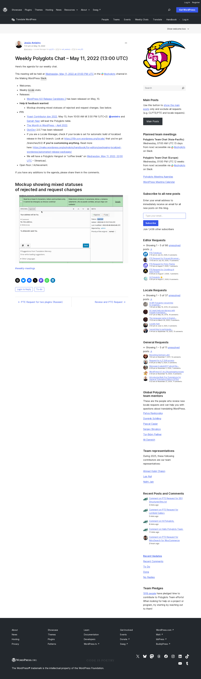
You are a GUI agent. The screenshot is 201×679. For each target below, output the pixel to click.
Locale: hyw (154, 324)
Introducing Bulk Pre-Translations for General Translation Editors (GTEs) (165, 378)
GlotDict (31, 129)
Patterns (52, 644)
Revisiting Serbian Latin (159, 355)
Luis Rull (147, 476)
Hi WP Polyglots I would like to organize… (161, 304)
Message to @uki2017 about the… (164, 366)
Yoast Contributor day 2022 (42, 116)
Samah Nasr (33, 120)
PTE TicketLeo (155, 253)
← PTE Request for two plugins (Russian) (40, 302)
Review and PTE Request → (110, 302)
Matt (159, 634)
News (14, 634)
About (15, 630)
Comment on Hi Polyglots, (161, 521)
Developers (89, 639)
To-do (39, 289)
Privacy (15, 644)
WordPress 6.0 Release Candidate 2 (46, 98)
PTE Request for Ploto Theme (162, 264)
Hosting (15, 639)
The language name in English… (162, 318)
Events (123, 634)
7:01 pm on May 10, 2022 (34, 46)
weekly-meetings (25, 268)
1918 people (149, 593)
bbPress (161, 639)
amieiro (114, 116)
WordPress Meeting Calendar (159, 181)
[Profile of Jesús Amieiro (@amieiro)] (19, 45)
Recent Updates (152, 556)
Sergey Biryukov (152, 429)
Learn (86, 630)
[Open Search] (169, 10)
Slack (43, 78)
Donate (125, 639)
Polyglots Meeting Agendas (158, 176)
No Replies (149, 577)
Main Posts (153, 121)
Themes (52, 634)
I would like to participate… (161, 329)
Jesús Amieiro (32, 42)
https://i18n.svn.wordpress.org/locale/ (84, 138)
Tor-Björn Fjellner (152, 434)
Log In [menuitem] (187, 2)
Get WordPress (187, 10)
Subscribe (151, 223)
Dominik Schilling (152, 418)
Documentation (91, 634)
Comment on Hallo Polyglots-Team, (166, 529)
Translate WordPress (26, 19)
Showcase (53, 630)
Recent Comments (153, 561)
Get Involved (126, 630)
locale (31, 90)
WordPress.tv (91, 644)
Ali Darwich (149, 439)
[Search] (183, 88)
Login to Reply (24, 289)
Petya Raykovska (153, 413)
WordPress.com (165, 630)
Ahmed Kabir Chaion (154, 471)
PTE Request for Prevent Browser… (164, 258)
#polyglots (109, 73)
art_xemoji (66, 49)
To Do (146, 566)
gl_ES (51, 49)
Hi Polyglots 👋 (155, 277)
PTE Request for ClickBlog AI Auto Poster (161, 270)
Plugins (51, 639)
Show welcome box (176, 29)
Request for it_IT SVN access (161, 360)
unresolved (175, 245)
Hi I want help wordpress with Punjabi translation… (162, 311)
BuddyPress (163, 644)
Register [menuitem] (196, 2)
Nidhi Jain (148, 481)
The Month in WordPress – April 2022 (47, 125)
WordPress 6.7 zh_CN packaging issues (166, 372)
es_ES (80, 49)
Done (146, 571)
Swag (124, 644)
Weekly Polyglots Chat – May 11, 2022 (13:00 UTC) (71, 58)
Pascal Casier (150, 423)
